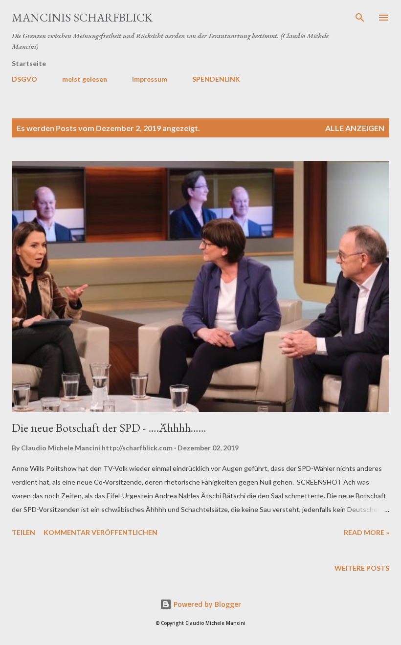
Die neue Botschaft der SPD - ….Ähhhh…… (109, 427)
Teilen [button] (23, 532)
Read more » (366, 532)
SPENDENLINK (216, 79)
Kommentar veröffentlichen (100, 532)
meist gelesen (84, 79)
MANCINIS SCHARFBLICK (82, 17)
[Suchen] (360, 17)
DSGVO (24, 79)
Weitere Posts (361, 568)
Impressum (149, 79)
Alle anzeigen (354, 128)
